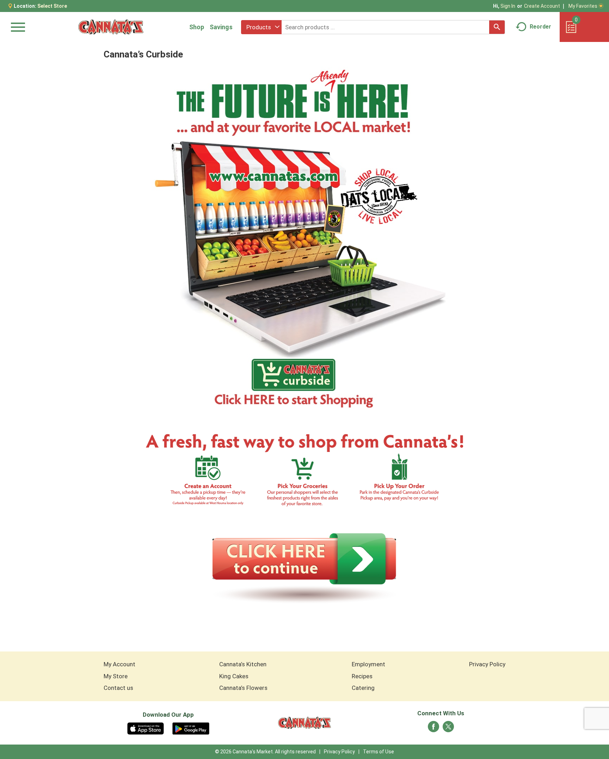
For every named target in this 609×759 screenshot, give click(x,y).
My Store (116, 676)
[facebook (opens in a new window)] (433, 728)
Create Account (542, 6)
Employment (368, 664)
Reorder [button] (540, 26)
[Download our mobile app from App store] (145, 728)
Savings (221, 27)
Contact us (118, 687)
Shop (196, 27)
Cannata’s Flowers (243, 687)
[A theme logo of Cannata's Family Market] (110, 27)
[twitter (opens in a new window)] (448, 728)
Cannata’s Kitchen (242, 664)
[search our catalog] (497, 27)
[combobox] (261, 27)
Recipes (362, 676)
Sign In (507, 6)
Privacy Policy (487, 664)
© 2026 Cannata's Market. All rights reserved (265, 751)
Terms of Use (378, 751)
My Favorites (582, 6)
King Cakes (233, 676)
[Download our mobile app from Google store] (190, 728)
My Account (119, 664)
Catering (363, 687)
